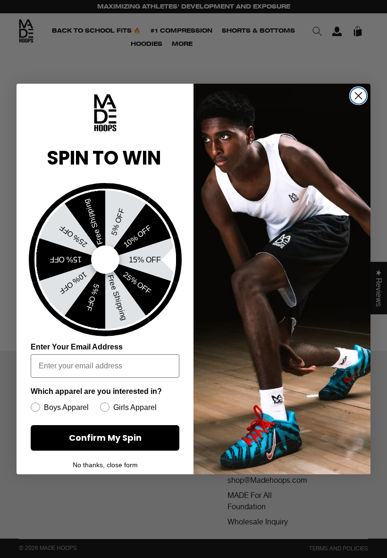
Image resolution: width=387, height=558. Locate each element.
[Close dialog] (358, 95)
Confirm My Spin (105, 438)
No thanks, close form (105, 465)
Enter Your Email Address (77, 347)
